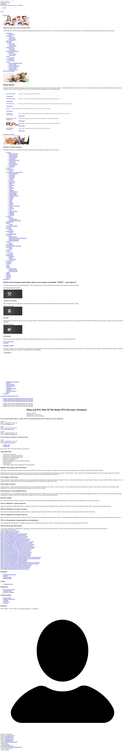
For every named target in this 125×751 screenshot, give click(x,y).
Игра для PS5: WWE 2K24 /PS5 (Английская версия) (14, 561)
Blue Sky (8, 277)
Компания (5, 342)
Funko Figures (12, 162)
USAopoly (11, 187)
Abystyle (10, 168)
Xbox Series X (9, 41)
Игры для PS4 (12, 64)
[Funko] (7, 152)
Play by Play (12, 181)
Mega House (12, 174)
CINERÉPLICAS (13, 191)
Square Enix (12, 177)
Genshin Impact (12, 268)
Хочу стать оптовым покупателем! (12, 287)
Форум (8, 392)
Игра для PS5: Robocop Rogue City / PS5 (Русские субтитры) (15, 550)
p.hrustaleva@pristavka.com (10, 434)
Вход (4, 7)
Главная (2, 396)
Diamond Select (10, 231)
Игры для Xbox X (13, 67)
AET (10, 210)
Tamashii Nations (13, 219)
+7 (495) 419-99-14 (5, 744)
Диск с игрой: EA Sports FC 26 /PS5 (9, 532)
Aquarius (11, 178)
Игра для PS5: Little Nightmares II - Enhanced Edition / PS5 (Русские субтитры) (20, 563)
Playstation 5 (9, 33)
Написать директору (11, 391)
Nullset (11, 202)
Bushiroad (11, 212)
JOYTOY (8, 263)
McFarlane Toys (10, 221)
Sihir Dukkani (9, 244)
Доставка (8, 387)
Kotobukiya (12, 176)
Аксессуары (12, 38)
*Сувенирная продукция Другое (14, 172)
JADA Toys (10, 260)
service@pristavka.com (16, 747)
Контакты (8, 389)
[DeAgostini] (7, 254)
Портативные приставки (12, 51)
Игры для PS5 (12, 68)
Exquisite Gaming (12, 234)
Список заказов (7, 597)
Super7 (8, 251)
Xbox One (8, 42)
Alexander (11, 215)
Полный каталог (7, 591)
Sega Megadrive (10, 59)
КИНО (11, 258)
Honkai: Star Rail (13, 270)
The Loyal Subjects (13, 173)
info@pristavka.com (8, 745)
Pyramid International (13, 226)
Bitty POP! (11, 166)
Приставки (12, 34)
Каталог (6, 396)
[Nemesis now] (7, 169)
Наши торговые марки (9, 71)
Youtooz (11, 198)
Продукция (6, 15)
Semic (10, 186)
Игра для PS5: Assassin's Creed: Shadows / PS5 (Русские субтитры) (17, 545)
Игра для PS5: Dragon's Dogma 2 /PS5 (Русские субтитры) (15, 569)
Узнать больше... (9, 96)
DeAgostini (10, 254)
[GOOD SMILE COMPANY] (7, 246)
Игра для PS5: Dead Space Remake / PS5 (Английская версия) (16, 553)
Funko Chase (12, 165)
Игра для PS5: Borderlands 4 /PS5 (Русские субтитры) (14, 537)
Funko (9, 152)
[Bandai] (7, 216)
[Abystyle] (7, 168)
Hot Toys (8, 242)
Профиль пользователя (9, 599)
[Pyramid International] (7, 226)
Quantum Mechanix (13, 195)
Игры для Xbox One (14, 65)
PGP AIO (11, 52)
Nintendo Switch (10, 47)
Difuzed (10, 235)
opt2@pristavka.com (9, 424)
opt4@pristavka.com (9, 429)
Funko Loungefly (13, 155)
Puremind (8, 275)
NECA (9, 250)
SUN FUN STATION (14, 206)
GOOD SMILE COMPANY (14, 246)
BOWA (8, 274)
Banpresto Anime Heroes (15, 220)
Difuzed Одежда (13, 236)
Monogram (11, 185)
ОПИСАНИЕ (6, 445)
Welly (10, 189)
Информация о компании (12, 381)
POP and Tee (12, 161)
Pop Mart (11, 203)
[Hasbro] (7, 262)
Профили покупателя (6, 601)
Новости (8, 383)
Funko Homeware (13, 156)
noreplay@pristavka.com (9, 442)
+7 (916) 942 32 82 (8, 738)
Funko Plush (12, 159)
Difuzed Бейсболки (14, 240)
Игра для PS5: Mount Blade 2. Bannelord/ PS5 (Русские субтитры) (16, 543)
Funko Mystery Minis (14, 160)
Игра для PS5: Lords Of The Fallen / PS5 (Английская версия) (15, 566)
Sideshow (11, 190)
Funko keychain (13, 157)
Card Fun (8, 276)
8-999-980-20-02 (9, 740)
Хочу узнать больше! (8, 306)
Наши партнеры (10, 384)
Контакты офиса (7, 578)
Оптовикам (6, 279)
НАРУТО (11, 256)
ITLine (7, 749)
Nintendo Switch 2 (13, 69)
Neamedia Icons (13, 193)
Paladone (10, 228)
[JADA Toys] (7, 260)
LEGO (8, 266)
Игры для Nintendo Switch (15, 63)
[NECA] (7, 250)
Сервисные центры (11, 388)
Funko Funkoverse (13, 164)
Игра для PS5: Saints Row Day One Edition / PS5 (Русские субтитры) (17, 548)
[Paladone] (7, 228)
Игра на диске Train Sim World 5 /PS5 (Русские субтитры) (15, 540)
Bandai (9, 216)
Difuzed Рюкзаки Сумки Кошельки (17, 238)
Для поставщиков (10, 385)
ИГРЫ (8, 61)
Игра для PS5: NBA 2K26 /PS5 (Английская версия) (13, 535)
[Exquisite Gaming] (7, 234)
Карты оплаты (12, 39)
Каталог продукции (13, 396)
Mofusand (11, 214)
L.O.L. (8, 264)
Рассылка (5, 603)
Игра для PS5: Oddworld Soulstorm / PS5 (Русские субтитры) (15, 556)
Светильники (12, 259)
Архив (11, 171)
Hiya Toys (8, 227)
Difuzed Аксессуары (14, 239)
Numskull (11, 197)
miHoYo (8, 267)
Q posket (11, 218)
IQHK (10, 184)
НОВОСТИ (6, 446)
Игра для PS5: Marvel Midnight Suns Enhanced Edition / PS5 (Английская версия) (20, 558)
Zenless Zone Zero (13, 271)
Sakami (11, 199)
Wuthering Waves (13, 211)
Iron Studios (9, 247)
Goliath (8, 272)
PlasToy (8, 223)
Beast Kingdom (12, 194)
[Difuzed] (7, 235)
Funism (11, 207)
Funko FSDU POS (13, 153)
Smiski (10, 204)
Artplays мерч (9, 255)
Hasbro (9, 262)
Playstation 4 (9, 35)
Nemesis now (11, 169)
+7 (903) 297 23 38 (10, 735)
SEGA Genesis (12, 54)
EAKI (10, 201)
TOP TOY (11, 208)
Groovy (11, 180)
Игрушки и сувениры (8, 134)
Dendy (7, 56)
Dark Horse (12, 182)
